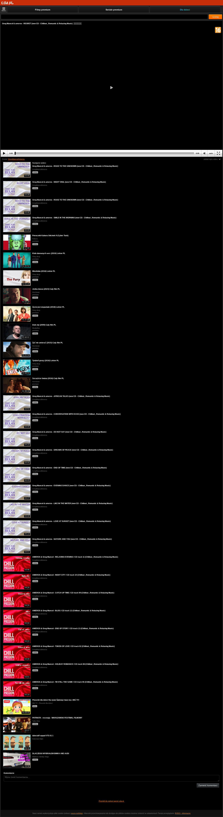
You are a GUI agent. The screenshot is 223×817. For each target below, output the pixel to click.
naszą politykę (77, 813)
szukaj (215, 17)
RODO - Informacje (183, 813)
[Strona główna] (8, 3)
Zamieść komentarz (207, 785)
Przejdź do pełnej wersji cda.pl (111, 801)
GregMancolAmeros (16, 159)
